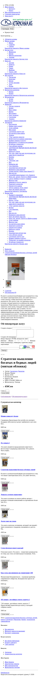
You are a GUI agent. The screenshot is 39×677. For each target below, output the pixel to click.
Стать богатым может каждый (12, 548)
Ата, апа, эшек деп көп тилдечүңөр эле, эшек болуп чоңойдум (22, 154)
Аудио (11, 99)
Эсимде (11, 135)
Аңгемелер (8, 122)
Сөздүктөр (12, 117)
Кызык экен (9, 193)
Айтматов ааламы (11, 39)
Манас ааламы (10, 41)
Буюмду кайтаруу (11, 642)
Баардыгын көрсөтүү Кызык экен (16, 244)
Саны (3, 391)
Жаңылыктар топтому (12, 667)
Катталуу (12, 9)
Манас (11, 43)
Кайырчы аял (13, 164)
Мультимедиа (9, 97)
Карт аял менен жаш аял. (17, 189)
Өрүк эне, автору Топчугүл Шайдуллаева (23, 177)
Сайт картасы (9, 644)
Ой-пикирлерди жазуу (19, 396)
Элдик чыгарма (14, 82)
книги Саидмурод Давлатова (11, 619)
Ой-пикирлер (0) (10, 292)
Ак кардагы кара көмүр (17, 133)
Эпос (10, 84)
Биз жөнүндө (9, 629)
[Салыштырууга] (3, 354)
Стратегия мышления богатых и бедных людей (18, 469)
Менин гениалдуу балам (9, 416)
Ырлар (11, 54)
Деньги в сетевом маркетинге (11, 494)
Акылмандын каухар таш (17, 168)
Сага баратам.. (14, 166)
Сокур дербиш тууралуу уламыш (20, 178)
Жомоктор (12, 52)
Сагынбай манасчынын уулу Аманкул (22, 175)
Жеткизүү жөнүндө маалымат (15, 631)
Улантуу (4, 350)
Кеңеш (11, 92)
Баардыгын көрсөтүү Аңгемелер (16, 191)
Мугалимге (12, 113)
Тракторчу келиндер (16, 184)
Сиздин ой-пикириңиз (8, 337)
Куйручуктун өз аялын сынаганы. (20, 139)
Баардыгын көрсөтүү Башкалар (15, 121)
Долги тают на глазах (8, 521)
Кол (10, 162)
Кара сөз (8, 61)
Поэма (11, 86)
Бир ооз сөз (12, 173)
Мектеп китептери (15, 55)
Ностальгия (13, 124)
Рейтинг (3, 341)
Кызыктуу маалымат (16, 195)
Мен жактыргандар (11, 665)
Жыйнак (12, 70)
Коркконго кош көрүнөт (17, 169)
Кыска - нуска (13, 200)
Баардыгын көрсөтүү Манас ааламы (17, 48)
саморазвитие (5, 621)
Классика (12, 79)
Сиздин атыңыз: (6, 328)
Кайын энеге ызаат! (15, 126)
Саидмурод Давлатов (17, 371)
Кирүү (11, 10)
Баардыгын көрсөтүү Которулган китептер (19, 95)
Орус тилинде (13, 115)
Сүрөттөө (8, 291)
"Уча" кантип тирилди (16, 137)
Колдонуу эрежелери (12, 633)
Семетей (12, 44)
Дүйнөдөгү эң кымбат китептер (19, 240)
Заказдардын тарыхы (12, 664)
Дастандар (12, 77)
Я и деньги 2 (5, 443)
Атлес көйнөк (13, 128)
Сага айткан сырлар (15, 146)
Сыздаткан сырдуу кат (16, 131)
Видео (11, 101)
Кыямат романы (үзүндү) (17, 140)
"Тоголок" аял (13, 160)
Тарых (11, 68)
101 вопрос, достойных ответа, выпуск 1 (15, 599)
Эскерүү (11, 119)
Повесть (11, 64)
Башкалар (8, 104)
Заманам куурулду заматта (18, 182)
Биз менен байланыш (12, 641)
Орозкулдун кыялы (15, 186)
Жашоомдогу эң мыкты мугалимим (21, 142)
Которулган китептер (12, 90)
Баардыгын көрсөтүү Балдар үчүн (16, 59)
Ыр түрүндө (9, 75)
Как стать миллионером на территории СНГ (17, 573)
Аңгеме (11, 63)
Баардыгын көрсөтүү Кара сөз (15, 73)
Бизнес (11, 93)
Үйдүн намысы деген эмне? (18, 188)
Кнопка (11, 157)
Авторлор (8, 652)
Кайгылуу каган (14, 151)
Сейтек (11, 46)
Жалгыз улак (13, 180)
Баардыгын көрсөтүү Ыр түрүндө (16, 88)
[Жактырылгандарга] (1, 354)
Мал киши (12, 130)
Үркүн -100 (13, 72)
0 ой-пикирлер (6, 396)
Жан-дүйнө (12, 110)
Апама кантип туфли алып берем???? (21, 171)
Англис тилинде (14, 106)
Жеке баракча (9, 662)
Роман (11, 66)
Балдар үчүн (9, 50)
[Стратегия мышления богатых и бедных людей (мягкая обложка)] (16, 279)
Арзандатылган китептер (13, 654)
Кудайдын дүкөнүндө (16, 144)
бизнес (23, 619)
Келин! (11, 159)
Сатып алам (5, 393)
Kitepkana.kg (5, 672)
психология (31, 619)
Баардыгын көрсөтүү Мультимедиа (17, 102)
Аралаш (11, 57)
